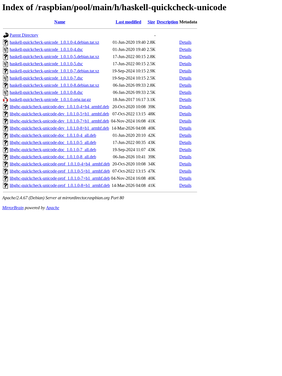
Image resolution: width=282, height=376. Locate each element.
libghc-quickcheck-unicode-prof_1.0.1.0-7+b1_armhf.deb (60, 178)
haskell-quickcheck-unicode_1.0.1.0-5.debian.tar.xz (54, 56)
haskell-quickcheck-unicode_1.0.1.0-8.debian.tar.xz (54, 85)
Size (151, 22)
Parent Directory (24, 35)
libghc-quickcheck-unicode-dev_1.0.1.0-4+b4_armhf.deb (59, 106)
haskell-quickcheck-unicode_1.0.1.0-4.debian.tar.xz (54, 42)
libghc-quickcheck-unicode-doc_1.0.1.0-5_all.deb (53, 142)
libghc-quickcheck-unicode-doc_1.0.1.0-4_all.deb (53, 135)
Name (59, 22)
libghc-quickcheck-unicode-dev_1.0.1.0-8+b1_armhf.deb (59, 128)
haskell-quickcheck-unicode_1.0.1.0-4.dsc (46, 49)
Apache (52, 207)
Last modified (128, 22)
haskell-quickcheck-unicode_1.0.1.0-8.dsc (46, 92)
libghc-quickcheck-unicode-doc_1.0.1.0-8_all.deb (53, 156)
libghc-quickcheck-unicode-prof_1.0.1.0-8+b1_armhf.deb (60, 185)
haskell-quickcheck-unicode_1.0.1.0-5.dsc (46, 63)
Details (185, 42)
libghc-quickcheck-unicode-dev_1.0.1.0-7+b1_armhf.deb (59, 121)
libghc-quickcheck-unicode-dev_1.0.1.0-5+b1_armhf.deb (59, 113)
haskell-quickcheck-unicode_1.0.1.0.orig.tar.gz (50, 99)
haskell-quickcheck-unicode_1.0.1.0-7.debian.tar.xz (54, 71)
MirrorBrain (13, 207)
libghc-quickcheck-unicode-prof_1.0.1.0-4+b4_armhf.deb (60, 164)
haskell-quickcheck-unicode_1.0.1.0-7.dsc (46, 78)
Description (167, 22)
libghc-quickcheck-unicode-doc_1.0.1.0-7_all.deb (53, 149)
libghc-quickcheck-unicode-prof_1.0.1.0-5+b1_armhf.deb (60, 171)
